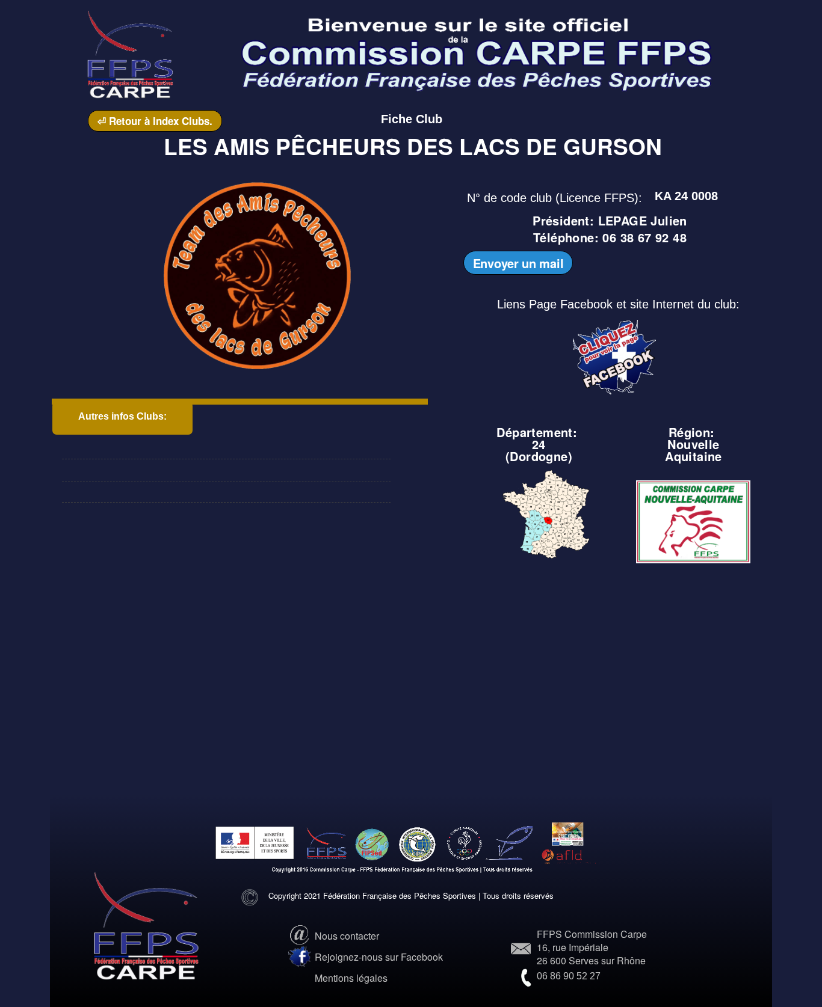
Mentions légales (351, 978)
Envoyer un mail (518, 263)
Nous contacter (347, 936)
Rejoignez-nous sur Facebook (379, 957)
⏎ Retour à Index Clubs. (154, 121)
